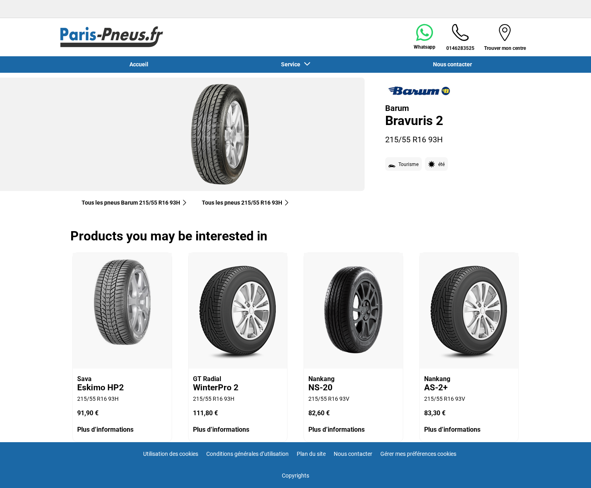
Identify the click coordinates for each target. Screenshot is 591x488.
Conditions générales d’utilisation (247, 454)
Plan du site (311, 454)
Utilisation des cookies (170, 454)
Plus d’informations (105, 429)
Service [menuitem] (292, 64)
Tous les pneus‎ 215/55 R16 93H (242, 202)
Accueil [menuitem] (138, 64)
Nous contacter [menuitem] (452, 64)
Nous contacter (353, 454)
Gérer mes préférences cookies (418, 454)
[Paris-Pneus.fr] (111, 37)
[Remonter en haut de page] (570, 471)
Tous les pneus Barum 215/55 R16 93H (131, 202)
